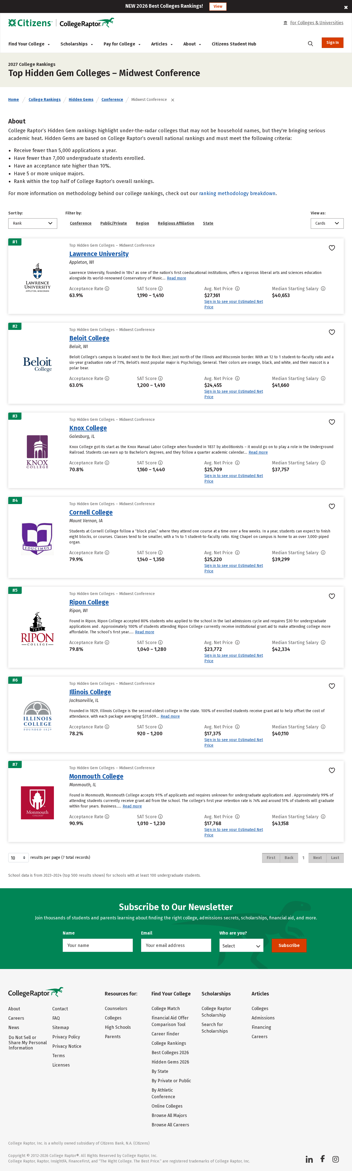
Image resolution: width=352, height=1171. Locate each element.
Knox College (88, 428)
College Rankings (45, 99)
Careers (16, 1018)
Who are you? (233, 933)
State (208, 223)
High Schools (118, 1027)
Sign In (332, 42)
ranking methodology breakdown (237, 193)
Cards (320, 223)
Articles (160, 44)
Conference (112, 99)
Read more (176, 278)
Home (13, 99)
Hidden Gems (81, 99)
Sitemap (60, 1027)
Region (142, 223)
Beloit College (89, 338)
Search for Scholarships (215, 1028)
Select (228, 945)
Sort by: (15, 213)
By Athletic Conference (163, 1093)
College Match (166, 1008)
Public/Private (113, 223)
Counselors (116, 1008)
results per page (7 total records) (60, 857)
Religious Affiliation (176, 223)
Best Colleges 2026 (170, 1052)
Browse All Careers (170, 1124)
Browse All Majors (169, 1115)
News (13, 1027)
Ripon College (89, 602)
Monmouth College (96, 776)
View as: (318, 213)
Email (146, 933)
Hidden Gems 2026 (170, 1062)
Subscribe (289, 945)
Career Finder (165, 1034)
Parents (113, 1036)
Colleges (113, 1018)
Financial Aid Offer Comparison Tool (170, 1021)
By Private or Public (171, 1080)
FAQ (56, 1018)
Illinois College (90, 692)
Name (69, 933)
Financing (261, 1027)
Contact (60, 1008)
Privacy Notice (66, 1046)
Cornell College (91, 512)
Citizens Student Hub (234, 44)
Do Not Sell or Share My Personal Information (28, 1043)
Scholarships (75, 44)
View (218, 6)
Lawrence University (99, 254)
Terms (58, 1055)
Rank (17, 223)
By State (160, 1071)
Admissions (263, 1018)
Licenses (61, 1065)
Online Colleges (167, 1106)
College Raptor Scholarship (216, 1012)
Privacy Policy (66, 1037)
